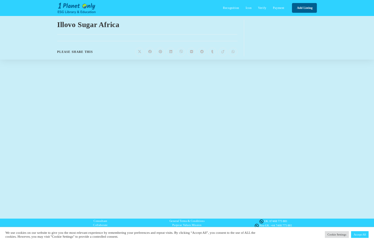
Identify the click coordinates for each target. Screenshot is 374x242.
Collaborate (100, 225)
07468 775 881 (278, 221)
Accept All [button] (360, 234)
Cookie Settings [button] (336, 234)
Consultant (100, 221)
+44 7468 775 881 (281, 225)
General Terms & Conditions (187, 221)
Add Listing (304, 8)
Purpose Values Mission (187, 225)
